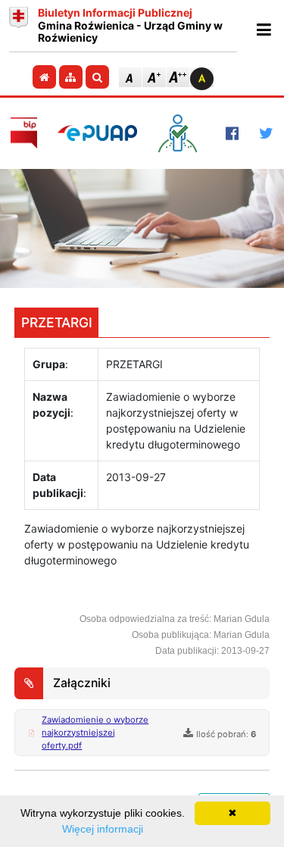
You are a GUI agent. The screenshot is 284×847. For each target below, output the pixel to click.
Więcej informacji (102, 829)
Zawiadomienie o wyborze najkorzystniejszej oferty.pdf (95, 732)
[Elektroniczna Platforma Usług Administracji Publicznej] (97, 133)
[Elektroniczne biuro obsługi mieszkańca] (181, 133)
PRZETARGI (56, 322)
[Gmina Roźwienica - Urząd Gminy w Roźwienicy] (18, 26)
